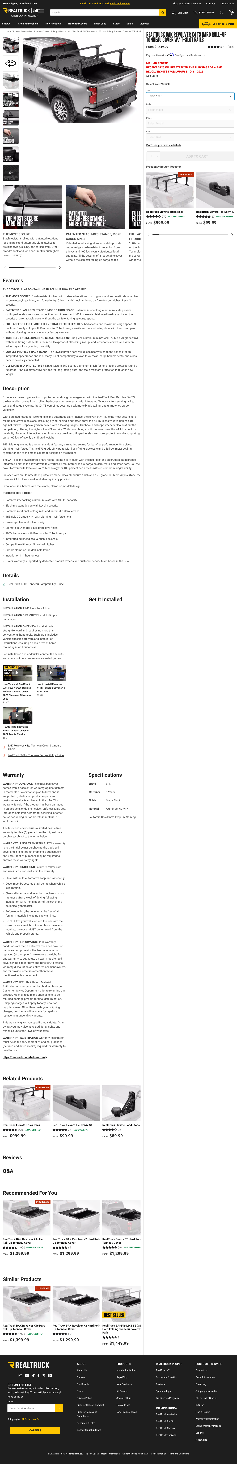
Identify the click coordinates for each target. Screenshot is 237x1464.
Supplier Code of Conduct (90, 1405)
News (80, 1391)
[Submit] (59, 1408)
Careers (81, 1377)
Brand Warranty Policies (208, 1425)
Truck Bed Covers (77, 23)
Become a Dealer (86, 1423)
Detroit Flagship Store (89, 1430)
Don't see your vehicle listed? (163, 145)
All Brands (121, 1391)
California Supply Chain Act (135, 1454)
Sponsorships (163, 1391)
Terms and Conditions (178, 1454)
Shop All (6, 23)
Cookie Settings (158, 1454)
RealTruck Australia (166, 1414)
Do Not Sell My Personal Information (103, 1454)
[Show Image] (11, 45)
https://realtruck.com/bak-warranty (25, 1057)
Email (10, 1401)
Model (149, 118)
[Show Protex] (11, 63)
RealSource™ (163, 1370)
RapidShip (121, 1377)
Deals (129, 23)
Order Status (227, 3)
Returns (200, 1405)
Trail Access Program (167, 1398)
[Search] (162, 12)
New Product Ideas (126, 1412)
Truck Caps (100, 23)
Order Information (205, 1377)
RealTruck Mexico (165, 1428)
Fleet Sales (201, 1439)
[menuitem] (6, 23)
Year (148, 90)
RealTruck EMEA (164, 1421)
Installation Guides (126, 1370)
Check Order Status (206, 1398)
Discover (144, 23)
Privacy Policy (84, 1398)
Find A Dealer (203, 1412)
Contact (210, 3)
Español (200, 1432)
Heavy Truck (123, 1405)
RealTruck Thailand (166, 1435)
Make (148, 104)
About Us (82, 1370)
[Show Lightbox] (80, 80)
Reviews (160, 1384)
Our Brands (83, 1384)
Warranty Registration (207, 1418)
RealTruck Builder (120, 3)
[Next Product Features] (60, 267)
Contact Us (202, 1370)
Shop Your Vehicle (28, 23)
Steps (116, 23)
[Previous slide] (148, 235)
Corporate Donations (167, 1377)
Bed (148, 131)
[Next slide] (232, 235)
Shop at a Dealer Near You (187, 3)
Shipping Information (207, 1391)
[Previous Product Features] (5, 267)
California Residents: (112, 817)
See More (152, 75)
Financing (201, 1384)
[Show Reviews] (221, 47)
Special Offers (123, 1398)
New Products (53, 23)
